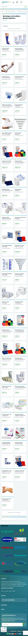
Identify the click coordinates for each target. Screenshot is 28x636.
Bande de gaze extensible (18, 134)
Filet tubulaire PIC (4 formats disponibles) (19, 331)
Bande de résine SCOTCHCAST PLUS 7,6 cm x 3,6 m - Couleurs (20, 359)
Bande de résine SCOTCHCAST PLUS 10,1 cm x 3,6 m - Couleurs (7, 331)
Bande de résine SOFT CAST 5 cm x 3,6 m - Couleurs (19, 246)
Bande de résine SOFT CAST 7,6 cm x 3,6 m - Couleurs (7, 162)
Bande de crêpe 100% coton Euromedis (19, 274)
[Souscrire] (24, 624)
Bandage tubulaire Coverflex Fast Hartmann (19, 303)
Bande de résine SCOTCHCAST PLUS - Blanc (6, 77)
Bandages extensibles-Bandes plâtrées (6, 51)
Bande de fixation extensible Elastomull (19, 49)
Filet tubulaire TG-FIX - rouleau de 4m (7, 415)
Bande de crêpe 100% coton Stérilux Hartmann (20, 387)
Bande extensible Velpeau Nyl (18, 105)
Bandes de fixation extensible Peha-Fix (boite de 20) (6, 443)
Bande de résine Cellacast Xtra (5, 49)
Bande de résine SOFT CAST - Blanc (6, 387)
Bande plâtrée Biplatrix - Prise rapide (7, 246)
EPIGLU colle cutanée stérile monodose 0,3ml (7, 105)
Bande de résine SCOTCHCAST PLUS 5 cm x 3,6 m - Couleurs (20, 162)
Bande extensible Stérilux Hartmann (20, 218)
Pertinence (14, 25)
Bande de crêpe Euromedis (5, 303)
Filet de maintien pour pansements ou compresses (20, 77)
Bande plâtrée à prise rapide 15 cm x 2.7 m (7, 471)
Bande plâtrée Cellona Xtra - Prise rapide (7, 134)
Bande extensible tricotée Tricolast (18, 443)
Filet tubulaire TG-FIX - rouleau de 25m (7, 500)
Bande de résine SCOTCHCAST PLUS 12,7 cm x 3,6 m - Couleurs (7, 190)
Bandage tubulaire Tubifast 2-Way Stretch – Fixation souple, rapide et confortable (20, 415)
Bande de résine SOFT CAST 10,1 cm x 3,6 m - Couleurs (7, 359)
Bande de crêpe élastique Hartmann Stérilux (6, 218)
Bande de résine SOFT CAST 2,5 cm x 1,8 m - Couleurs (19, 471)
